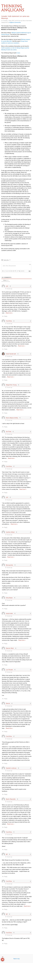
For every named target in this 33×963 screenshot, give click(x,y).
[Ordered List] (11, 271)
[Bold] (3, 271)
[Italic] (5, 271)
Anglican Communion (15, 22)
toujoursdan (9, 613)
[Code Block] (17, 271)
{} (21, 271)
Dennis (8, 703)
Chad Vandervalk (11, 353)
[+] (23, 271)
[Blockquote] (15, 271)
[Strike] (9, 271)
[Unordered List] (13, 271)
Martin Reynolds (11, 799)
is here (18, 53)
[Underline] (7, 271)
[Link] (19, 271)
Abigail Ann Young (11, 384)
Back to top (17, 958)
